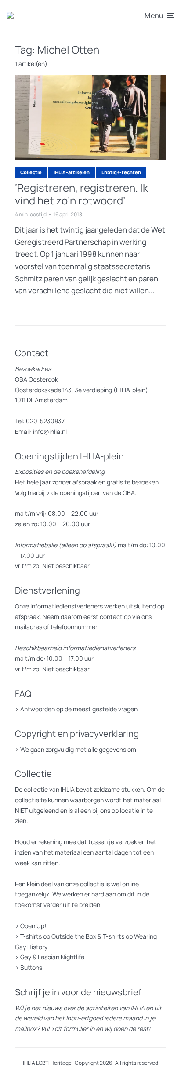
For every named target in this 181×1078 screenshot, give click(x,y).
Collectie (31, 172)
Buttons (31, 967)
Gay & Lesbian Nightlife (52, 957)
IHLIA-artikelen (72, 172)
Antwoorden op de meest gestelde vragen (79, 709)
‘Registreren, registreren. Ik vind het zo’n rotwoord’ (81, 194)
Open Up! (33, 925)
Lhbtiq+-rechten (121, 172)
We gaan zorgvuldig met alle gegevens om (78, 749)
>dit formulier (69, 1028)
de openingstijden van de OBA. (93, 492)
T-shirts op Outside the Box (58, 936)
